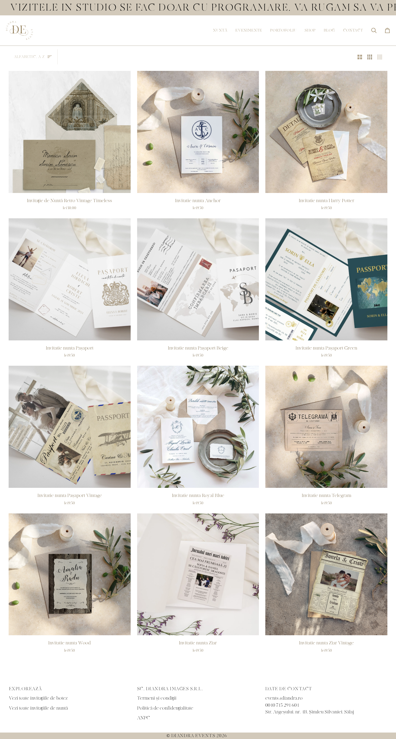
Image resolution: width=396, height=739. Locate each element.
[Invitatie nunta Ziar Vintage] (326, 574)
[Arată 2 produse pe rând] (360, 56)
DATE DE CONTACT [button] (288, 688)
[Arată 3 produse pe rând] (370, 56)
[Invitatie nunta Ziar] (198, 574)
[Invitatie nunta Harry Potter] (326, 132)
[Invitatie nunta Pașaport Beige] (198, 279)
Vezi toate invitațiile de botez (38, 698)
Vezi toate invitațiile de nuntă (38, 708)
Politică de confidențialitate (165, 708)
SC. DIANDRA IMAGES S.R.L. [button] (170, 688)
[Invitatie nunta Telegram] (326, 427)
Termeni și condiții (156, 698)
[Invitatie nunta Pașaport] (70, 279)
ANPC (143, 717)
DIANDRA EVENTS (193, 735)
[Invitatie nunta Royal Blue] (198, 427)
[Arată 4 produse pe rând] (381, 56)
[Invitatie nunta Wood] (70, 574)
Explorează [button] (25, 688)
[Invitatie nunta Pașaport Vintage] (70, 427)
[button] (220, 30)
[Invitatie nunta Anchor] (198, 132)
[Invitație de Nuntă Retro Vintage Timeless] (70, 132)
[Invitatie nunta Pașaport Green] (326, 279)
